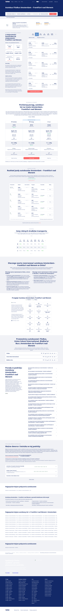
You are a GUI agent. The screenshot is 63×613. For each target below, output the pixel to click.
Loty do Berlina (34, 588)
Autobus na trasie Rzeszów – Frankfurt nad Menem (40, 534)
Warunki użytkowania (24, 610)
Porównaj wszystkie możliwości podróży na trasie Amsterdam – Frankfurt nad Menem (43, 503)
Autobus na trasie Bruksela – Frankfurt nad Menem (53, 534)
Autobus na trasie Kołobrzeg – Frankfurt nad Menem (41, 536)
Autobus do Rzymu (22, 586)
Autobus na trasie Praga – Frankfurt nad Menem (53, 530)
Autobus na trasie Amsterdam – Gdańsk (38, 520)
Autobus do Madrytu (22, 585)
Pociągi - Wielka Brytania (10, 598)
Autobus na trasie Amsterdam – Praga (51, 520)
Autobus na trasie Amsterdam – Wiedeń (51, 522)
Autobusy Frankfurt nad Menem (33, 552)
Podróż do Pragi (48, 595)
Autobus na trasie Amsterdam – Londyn (38, 515)
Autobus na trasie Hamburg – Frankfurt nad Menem (14, 534)
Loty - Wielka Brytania (36, 600)
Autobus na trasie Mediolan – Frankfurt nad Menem (27, 530)
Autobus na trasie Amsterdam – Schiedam (25, 490)
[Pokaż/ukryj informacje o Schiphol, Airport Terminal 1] (56, 471)
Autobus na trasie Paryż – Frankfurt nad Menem (40, 528)
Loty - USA (33, 597)
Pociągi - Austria (8, 600)
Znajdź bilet (9, 48)
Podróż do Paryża (48, 592)
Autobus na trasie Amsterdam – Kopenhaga (39, 524)
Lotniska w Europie (35, 581)
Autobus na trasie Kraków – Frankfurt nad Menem (53, 526)
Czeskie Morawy (48, 583)
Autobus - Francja (22, 594)
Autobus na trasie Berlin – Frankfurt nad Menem (26, 532)
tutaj (40, 222)
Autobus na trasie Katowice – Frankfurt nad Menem (54, 528)
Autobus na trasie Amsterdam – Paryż (38, 517)
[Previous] (17, 240)
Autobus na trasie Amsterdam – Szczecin (12, 524)
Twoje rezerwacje (44, 1)
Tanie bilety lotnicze (35, 582)
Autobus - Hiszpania (22, 581)
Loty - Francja (34, 594)
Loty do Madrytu (35, 583)
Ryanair (33, 603)
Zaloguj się (56, 1)
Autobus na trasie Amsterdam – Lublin (38, 522)
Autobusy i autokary (22, 579)
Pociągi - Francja (8, 594)
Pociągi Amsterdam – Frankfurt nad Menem (39, 501)
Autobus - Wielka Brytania (23, 598)
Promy (22, 1)
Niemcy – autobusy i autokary (21, 552)
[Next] (56, 34)
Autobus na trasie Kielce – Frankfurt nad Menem (26, 536)
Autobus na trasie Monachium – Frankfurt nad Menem (27, 534)
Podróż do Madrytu (48, 589)
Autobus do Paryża (22, 588)
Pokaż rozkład (9, 60)
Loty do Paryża (34, 586)
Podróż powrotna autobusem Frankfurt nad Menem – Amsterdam (17, 501)
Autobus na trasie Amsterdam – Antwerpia (12, 490)
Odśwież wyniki (31, 180)
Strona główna (7, 552)
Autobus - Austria (22, 600)
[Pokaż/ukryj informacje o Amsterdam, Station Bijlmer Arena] (56, 475)
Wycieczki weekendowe (49, 581)
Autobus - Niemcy (22, 592)
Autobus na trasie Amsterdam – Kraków (25, 515)
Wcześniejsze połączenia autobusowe (17, 219)
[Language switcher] (38, 1)
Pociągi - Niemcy (8, 592)
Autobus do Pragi (22, 591)
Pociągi (12, 1)
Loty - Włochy (34, 598)
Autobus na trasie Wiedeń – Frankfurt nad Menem (53, 532)
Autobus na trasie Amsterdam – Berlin (25, 522)
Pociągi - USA (8, 595)
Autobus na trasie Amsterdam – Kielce (25, 526)
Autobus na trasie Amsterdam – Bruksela (12, 526)
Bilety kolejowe (8, 581)
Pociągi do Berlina (9, 588)
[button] (29, 14)
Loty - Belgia (34, 595)
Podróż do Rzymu (48, 591)
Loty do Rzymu (34, 585)
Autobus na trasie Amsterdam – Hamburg (25, 524)
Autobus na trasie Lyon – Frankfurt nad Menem (13, 536)
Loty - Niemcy (34, 592)
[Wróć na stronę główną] (8, 1)
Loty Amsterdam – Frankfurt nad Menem (13, 502)
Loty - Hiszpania (34, 591)
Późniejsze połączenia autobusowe (46, 219)
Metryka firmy (16, 610)
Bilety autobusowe (22, 582)
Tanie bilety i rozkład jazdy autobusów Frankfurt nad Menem (42, 505)
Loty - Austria (34, 601)
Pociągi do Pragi (8, 589)
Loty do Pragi (34, 589)
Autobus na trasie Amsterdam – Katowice (52, 517)
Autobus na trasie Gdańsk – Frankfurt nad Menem (40, 530)
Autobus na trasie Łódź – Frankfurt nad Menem (13, 532)
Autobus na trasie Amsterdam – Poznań (12, 520)
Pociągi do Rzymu (9, 585)
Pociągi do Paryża (9, 586)
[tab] (31, 37)
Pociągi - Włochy (8, 597)
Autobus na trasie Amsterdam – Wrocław (52, 515)
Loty (19, 1)
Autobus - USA (21, 595)
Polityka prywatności (33, 610)
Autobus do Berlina (22, 589)
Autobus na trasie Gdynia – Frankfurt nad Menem (53, 536)
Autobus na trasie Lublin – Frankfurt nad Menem (40, 532)
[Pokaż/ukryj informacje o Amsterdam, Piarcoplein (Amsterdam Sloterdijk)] (56, 466)
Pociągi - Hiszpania (9, 591)
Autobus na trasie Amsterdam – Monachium (52, 524)
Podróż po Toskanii (48, 582)
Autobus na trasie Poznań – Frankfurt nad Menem (14, 530)
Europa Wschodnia (48, 586)
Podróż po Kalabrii (48, 588)
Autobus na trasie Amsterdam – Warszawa (12, 515)
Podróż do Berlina (48, 594)
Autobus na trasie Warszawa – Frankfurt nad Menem (41, 526)
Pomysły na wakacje (48, 585)
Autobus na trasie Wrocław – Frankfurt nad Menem (14, 528)
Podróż (46, 579)
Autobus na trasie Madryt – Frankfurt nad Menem (27, 528)
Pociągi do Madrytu (9, 583)
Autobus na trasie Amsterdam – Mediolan (25, 520)
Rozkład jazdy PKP (9, 582)
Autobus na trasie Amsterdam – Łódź (11, 522)
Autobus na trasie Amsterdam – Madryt (25, 517)
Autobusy (15, 1)
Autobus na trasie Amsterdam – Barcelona (12, 517)
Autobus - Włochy (22, 597)
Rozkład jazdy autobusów (23, 583)
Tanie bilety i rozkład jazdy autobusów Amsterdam (14, 505)
